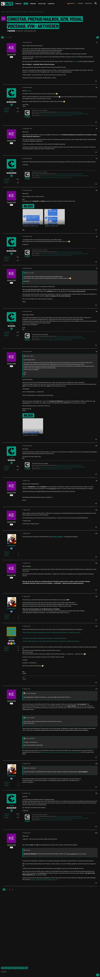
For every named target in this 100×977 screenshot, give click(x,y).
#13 (96, 533)
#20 (96, 833)
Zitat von (28, 850)
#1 (96, 42)
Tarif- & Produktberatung (57, 113)
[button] (71, 3)
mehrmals (75, 61)
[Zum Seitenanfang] (97, 975)
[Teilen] (97, 37)
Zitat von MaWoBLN (31, 693)
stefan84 (28, 90)
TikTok (70, 115)
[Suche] (95, 3)
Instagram (57, 115)
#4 (96, 158)
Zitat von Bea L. (30, 356)
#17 (96, 689)
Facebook (49, 115)
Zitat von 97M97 (30, 717)
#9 (96, 351)
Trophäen (6, 110)
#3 (96, 128)
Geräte (86, 113)
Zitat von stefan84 (30, 768)
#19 (96, 793)
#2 (96, 87)
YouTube (64, 115)
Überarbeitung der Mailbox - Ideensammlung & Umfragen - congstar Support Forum (44, 638)
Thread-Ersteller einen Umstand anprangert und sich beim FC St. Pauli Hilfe (61, 752)
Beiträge (6, 111)
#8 (96, 311)
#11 (96, 480)
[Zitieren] (96, 81)
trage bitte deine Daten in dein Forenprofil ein (69, 112)
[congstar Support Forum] (7, 3)
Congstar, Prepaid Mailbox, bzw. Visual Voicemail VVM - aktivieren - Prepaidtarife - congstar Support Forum (50, 641)
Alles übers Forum (44, 113)
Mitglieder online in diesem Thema (14, 968)
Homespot (67, 338)
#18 (96, 763)
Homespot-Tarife (68, 113)
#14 (96, 563)
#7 (96, 268)
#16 (96, 626)
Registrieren (88, 3)
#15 (96, 596)
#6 (96, 236)
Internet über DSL (79, 113)
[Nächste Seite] (10, 37)
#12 (96, 510)
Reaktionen (7, 108)
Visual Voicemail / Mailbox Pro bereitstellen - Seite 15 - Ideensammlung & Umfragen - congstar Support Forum (51, 632)
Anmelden (80, 3)
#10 (96, 445)
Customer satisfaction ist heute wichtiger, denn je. (44, 879)
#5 (96, 190)
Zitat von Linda (30, 273)
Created (42, 115)
